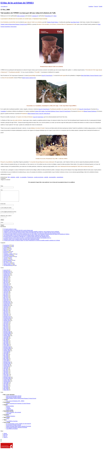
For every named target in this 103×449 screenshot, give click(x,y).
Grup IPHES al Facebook (12, 428)
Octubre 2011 (6, 304)
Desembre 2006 (6, 377)
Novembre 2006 (7, 378)
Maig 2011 (5, 310)
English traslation (10, 406)
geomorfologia (60, 177)
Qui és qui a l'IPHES (8, 256)
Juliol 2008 (5, 353)
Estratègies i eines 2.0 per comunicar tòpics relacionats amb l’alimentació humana (21, 239)
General (5, 247)
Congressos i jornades (8, 254)
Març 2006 (5, 388)
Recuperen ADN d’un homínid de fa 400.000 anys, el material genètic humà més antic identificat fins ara (26, 236)
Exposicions (6, 251)
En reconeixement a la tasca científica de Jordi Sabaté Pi (18, 423)
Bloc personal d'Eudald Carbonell (13, 397)
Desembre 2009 (6, 331)
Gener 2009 (6, 345)
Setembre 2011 (6, 305)
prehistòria (13, 177)
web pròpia (8, 413)
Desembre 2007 (6, 362)
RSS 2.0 (5, 436)
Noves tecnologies (7, 260)
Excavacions (6, 245)
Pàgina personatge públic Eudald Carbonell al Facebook (18, 426)
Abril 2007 (5, 372)
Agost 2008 (6, 352)
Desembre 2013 (6, 271)
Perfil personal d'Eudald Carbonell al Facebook (16, 427)
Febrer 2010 (6, 329)
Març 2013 (5, 282)
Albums (5, 433)
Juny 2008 (5, 354)
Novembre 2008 (7, 348)
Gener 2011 (6, 315)
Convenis (5, 257)
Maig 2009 (5, 340)
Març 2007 (5, 373)
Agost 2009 (6, 336)
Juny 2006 (5, 384)
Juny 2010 (5, 324)
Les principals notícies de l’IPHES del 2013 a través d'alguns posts (18, 230)
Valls (8, 177)
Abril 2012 (5, 296)
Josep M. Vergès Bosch (47, 75)
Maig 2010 (5, 325)
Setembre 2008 (6, 350)
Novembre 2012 (7, 287)
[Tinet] (1, 441)
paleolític (46, 177)
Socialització (6, 246)
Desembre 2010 (6, 316)
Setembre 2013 (6, 275)
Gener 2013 (6, 285)
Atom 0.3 (5, 437)
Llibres (54, 15)
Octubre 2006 (6, 379)
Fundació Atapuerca (10, 416)
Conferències (6, 255)
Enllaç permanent (21, 15)
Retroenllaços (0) (49, 15)
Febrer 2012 (6, 299)
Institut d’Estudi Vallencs (52, 22)
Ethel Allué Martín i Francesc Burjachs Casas (91, 75)
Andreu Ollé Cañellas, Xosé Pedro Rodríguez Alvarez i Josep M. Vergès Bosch (52, 111)
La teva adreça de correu (6, 207)
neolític (17, 177)
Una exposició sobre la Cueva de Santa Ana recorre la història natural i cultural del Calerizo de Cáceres (26, 235)
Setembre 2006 (6, 381)
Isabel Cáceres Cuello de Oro (28, 77)
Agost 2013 (6, 276)
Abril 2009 (5, 342)
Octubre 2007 (6, 364)
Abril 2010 (5, 326)
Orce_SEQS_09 (7, 262)
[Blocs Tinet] (1, 439)
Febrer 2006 (6, 389)
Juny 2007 (5, 369)
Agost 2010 (6, 321)
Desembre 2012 (6, 286)
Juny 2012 (5, 294)
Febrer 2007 (6, 374)
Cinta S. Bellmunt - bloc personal (13, 412)
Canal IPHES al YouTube (12, 421)
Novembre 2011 (7, 302)
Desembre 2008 (6, 347)
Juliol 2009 (5, 338)
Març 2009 (5, 343)
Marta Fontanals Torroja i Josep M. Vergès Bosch (39, 113)
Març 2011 (5, 313)
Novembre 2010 (7, 318)
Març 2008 (5, 358)
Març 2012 (5, 297)
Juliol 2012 (5, 292)
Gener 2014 (6, 270)
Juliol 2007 (5, 368)
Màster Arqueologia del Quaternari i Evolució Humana (18, 403)
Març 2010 (5, 328)
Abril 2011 (5, 311)
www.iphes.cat (4, 6)
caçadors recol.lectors (38, 177)
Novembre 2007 (7, 363)
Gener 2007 (6, 376)
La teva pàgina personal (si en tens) (8, 211)
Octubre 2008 (6, 349)
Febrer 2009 (6, 344)
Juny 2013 (5, 278)
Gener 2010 (6, 330)
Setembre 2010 (6, 320)
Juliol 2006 (5, 383)
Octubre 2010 (6, 319)
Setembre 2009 (6, 335)
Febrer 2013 (6, 284)
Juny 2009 (5, 339)
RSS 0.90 (5, 434)
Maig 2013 (5, 280)
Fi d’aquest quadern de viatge (9, 229)
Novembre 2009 (7, 333)
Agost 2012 (6, 291)
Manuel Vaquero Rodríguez (90, 111)
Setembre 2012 (6, 290)
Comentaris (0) (35, 15)
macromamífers (52, 177)
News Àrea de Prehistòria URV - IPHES (15, 401)
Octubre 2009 (6, 334)
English (100, 6)
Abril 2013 (5, 281)
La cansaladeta (23, 177)
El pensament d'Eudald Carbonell (13, 424)
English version (9, 409)
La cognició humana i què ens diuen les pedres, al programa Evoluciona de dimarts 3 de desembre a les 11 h (27, 237)
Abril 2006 (5, 387)
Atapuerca (5, 259)
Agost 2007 (6, 367)
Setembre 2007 (6, 365)
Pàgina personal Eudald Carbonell (13, 395)
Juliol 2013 (5, 277)
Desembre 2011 (6, 301)
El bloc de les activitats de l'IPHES (17, 2)
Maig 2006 (5, 386)
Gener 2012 (6, 300)
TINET (7, 418)
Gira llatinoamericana (8, 265)
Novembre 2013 (7, 272)
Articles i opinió (6, 264)
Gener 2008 (6, 360)
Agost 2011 (5, 306)
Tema (2, 186)
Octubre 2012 (6, 289)
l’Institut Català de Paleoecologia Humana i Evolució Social (14, 24)
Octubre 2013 (6, 273)
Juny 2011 (5, 309)
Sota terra (5, 261)
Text (2, 190)
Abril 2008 (5, 357)
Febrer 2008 (6, 359)
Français (96, 6)
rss (12, 245)
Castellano (90, 6)
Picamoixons (30, 177)
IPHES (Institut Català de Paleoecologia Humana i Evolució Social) (21, 398)
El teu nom (3, 203)
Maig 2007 (5, 371)
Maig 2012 (5, 295)
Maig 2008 (5, 355)
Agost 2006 (6, 382)
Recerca (5, 248)
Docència (5, 252)
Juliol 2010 (5, 323)
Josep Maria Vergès (75, 22)
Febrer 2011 (6, 314)
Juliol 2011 (5, 307)
